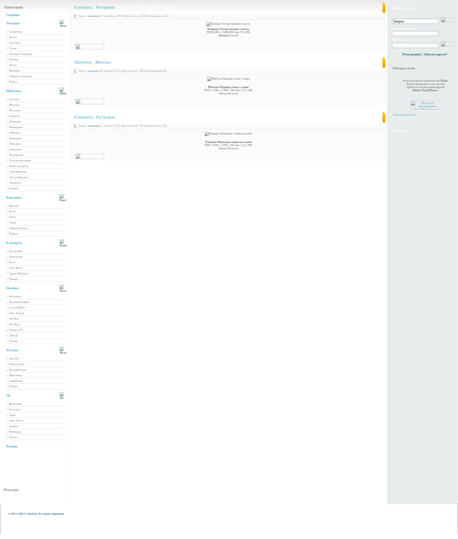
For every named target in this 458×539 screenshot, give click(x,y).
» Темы (11, 222)
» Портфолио (15, 154)
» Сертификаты (16, 171)
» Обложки (14, 143)
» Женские (13, 104)
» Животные (14, 403)
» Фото (11, 211)
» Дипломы (14, 121)
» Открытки (14, 149)
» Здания (12, 426)
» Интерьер (14, 431)
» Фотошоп (14, 296)
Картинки (13, 197)
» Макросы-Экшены (19, 76)
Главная (12, 15)
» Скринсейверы (17, 228)
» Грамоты (13, 115)
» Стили (12, 48)
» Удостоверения (17, 177)
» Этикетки (14, 182)
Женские (103, 62)
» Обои (11, 216)
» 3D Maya (13, 324)
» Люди (11, 415)
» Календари (15, 127)
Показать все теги (404, 114)
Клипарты (14, 243)
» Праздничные (16, 369)
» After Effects (15, 313)
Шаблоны (13, 91)
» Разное (12, 81)
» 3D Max (13, 318)
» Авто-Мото (15, 420)
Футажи (12, 350)
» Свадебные (15, 380)
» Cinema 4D (15, 329)
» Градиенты (15, 31)
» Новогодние (16, 364)
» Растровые (14, 251)
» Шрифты (13, 70)
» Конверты (14, 138)
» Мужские (14, 110)
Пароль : (397, 39)
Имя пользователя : (405, 29)
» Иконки (12, 205)
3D (8, 395)
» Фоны (11, 65)
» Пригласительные (19, 160)
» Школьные (14, 375)
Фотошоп (13, 23)
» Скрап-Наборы (17, 273)
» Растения (13, 409)
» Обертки (13, 132)
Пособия (12, 288)
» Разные (12, 188)
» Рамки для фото (18, 166)
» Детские (13, 99)
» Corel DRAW (16, 307)
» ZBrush (12, 335)
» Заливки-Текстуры (19, 53)
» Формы (12, 59)
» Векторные (15, 256)
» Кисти (12, 37)
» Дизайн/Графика (18, 302)
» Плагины (13, 42)
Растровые (105, 7)
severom (93, 15)
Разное (11, 446)
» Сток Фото (15, 267)
